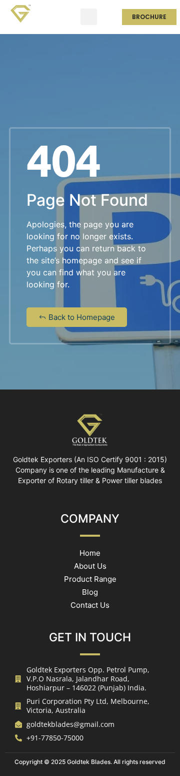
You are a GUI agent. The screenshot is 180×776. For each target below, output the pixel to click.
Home (90, 553)
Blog (90, 592)
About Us (90, 566)
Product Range (90, 579)
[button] (88, 17)
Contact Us (90, 605)
